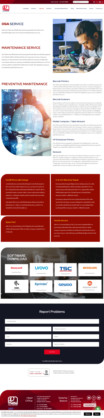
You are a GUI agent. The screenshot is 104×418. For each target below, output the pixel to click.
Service (41, 8)
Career (91, 8)
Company (26, 8)
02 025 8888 (43, 405)
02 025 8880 (43, 407)
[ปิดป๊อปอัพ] (102, 414)
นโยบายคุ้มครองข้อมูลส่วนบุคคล (29, 416)
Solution (48, 8)
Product (33, 8)
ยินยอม (97, 414)
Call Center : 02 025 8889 (59, 2)
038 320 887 (77, 407)
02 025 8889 (48, 408)
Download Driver (16, 272)
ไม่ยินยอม (87, 414)
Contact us (99, 8)
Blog (72, 8)
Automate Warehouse (61, 8)
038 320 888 (77, 405)
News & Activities (81, 8)
